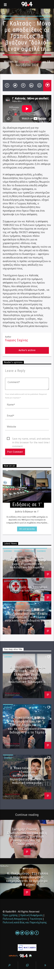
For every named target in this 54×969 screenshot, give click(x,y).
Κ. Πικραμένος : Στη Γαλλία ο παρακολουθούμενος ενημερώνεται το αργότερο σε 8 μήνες (27, 879)
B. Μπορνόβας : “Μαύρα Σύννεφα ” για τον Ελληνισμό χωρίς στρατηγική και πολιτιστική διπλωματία (26, 562)
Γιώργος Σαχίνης (30, 61)
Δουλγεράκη (10, 581)
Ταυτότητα (36, 918)
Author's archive (27, 350)
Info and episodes (27, 529)
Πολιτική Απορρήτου (15, 918)
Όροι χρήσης (10, 915)
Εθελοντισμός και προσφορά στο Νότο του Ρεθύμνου (27, 588)
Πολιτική (32, 18)
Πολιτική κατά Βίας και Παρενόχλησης (25, 922)
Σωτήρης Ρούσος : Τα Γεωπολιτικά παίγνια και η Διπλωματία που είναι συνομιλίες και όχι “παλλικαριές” (27, 836)
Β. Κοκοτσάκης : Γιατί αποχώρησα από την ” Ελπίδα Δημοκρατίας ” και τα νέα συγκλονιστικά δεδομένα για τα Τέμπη (27, 617)
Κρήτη (23, 581)
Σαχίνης (44, 18)
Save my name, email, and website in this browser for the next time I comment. (31, 439)
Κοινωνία (20, 18)
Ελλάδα (8, 18)
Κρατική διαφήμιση (31, 915)
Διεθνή (8, 551)
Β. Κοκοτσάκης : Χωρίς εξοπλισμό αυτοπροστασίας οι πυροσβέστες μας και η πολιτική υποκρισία (27, 775)
